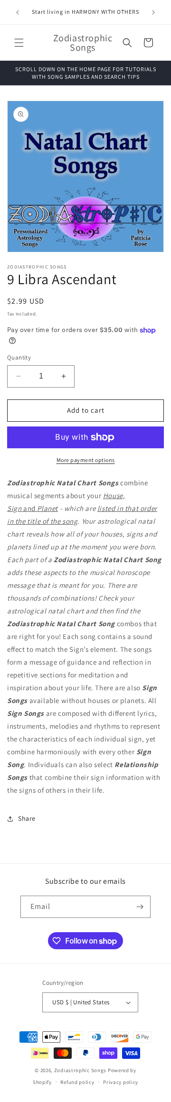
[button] (19, 42)
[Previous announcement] (17, 12)
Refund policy (77, 1082)
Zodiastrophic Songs (80, 1070)
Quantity (19, 357)
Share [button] (27, 818)
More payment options (86, 459)
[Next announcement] (153, 12)
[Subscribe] (139, 907)
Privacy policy (120, 1082)
